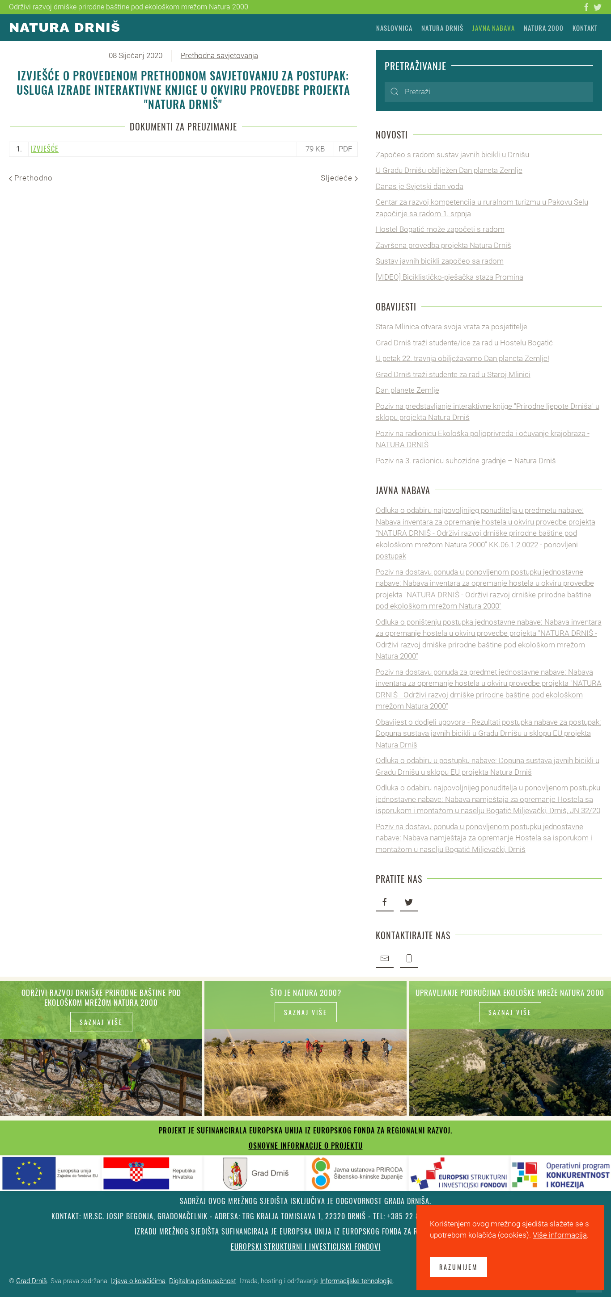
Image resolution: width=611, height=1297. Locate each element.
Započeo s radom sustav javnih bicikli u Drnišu (452, 154)
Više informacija (560, 1234)
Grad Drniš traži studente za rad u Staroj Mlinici (453, 374)
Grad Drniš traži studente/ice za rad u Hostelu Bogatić (464, 342)
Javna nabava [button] (493, 28)
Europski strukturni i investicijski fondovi (306, 1246)
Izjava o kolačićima (138, 1281)
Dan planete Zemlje (407, 390)
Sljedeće (338, 177)
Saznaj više (101, 1022)
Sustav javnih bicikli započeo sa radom (440, 260)
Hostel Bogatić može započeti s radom (440, 229)
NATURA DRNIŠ (64, 27)
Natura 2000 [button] (544, 28)
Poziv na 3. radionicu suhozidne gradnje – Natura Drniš (466, 460)
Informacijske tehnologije (356, 1281)
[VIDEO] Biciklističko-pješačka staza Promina (449, 277)
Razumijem (458, 1267)
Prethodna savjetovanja (219, 55)
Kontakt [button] (585, 28)
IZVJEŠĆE (45, 148)
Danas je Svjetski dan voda (419, 186)
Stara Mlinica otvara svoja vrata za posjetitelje (451, 326)
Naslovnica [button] (394, 28)
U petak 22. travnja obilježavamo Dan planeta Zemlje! (462, 358)
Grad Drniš (31, 1281)
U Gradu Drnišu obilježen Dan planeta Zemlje (449, 170)
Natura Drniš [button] (442, 28)
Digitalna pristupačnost (202, 1281)
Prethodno (32, 177)
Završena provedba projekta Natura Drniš (443, 245)
